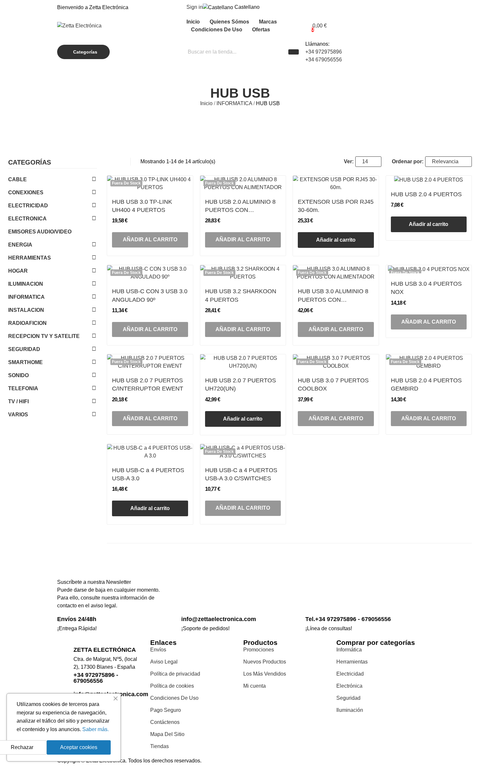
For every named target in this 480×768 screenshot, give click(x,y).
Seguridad (348, 698)
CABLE (17, 179)
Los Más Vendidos (264, 674)
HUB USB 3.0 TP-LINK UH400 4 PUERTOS (142, 206)
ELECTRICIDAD (28, 205)
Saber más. (95, 729)
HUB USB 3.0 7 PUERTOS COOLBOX (333, 384)
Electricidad (350, 674)
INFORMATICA (26, 297)
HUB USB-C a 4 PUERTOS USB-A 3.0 (148, 474)
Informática (349, 649)
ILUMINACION (25, 284)
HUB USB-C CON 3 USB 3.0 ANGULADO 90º (149, 295)
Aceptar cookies (78, 747)
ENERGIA (20, 245)
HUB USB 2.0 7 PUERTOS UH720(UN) (240, 384)
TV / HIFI (18, 401)
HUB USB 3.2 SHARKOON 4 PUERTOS (240, 295)
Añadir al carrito (336, 240)
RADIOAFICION (27, 323)
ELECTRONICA (27, 218)
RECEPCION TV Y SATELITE (44, 336)
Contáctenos (165, 722)
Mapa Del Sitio (167, 734)
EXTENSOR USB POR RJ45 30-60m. (336, 206)
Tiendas (159, 746)
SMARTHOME (25, 362)
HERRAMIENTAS (29, 258)
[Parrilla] (110, 161)
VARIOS (18, 414)
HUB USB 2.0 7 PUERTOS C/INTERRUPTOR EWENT (147, 384)
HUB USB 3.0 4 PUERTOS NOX (426, 287)
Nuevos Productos (264, 661)
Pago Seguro (165, 710)
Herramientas (352, 661)
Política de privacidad (175, 674)
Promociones (258, 649)
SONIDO (18, 375)
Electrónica (349, 686)
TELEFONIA (23, 388)
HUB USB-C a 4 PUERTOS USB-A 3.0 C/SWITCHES (241, 474)
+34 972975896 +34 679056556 (323, 55)
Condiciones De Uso (174, 698)
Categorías (29, 162)
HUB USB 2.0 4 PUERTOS (426, 194)
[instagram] (314, 594)
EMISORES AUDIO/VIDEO (40, 231)
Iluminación (349, 710)
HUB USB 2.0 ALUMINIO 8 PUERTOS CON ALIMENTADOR (240, 206)
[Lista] (118, 161)
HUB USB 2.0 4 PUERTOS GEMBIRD (426, 384)
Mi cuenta (254, 686)
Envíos (158, 649)
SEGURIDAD (24, 349)
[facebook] (307, 594)
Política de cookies (172, 686)
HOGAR (18, 271)
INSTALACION (26, 310)
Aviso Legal (164, 661)
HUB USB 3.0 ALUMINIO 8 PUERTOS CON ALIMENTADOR (333, 296)
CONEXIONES (25, 192)
